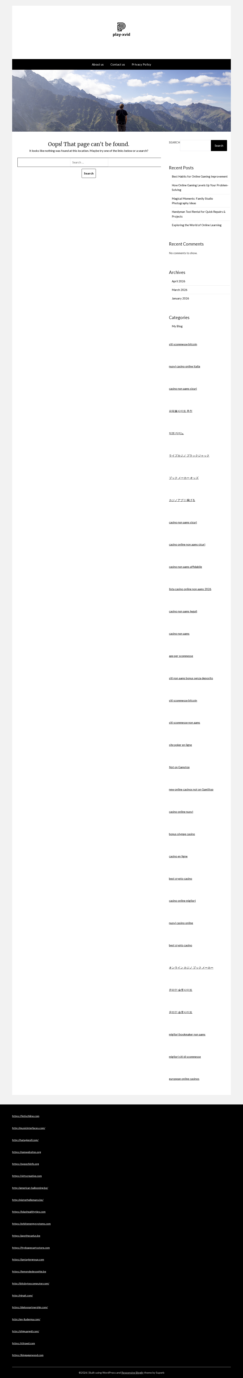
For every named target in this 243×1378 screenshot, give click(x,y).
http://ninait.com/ (22, 1295)
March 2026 (179, 289)
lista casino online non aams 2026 (190, 589)
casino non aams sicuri (183, 388)
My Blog (177, 326)
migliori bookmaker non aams (187, 1034)
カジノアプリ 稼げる (182, 500)
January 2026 (180, 298)
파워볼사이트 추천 (180, 411)
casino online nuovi (181, 811)
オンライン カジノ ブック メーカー (191, 967)
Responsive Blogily (132, 1372)
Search (174, 142)
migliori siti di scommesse (185, 1056)
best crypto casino (180, 878)
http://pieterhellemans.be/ (27, 1199)
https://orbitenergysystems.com (31, 1223)
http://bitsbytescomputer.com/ (30, 1283)
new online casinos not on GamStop (191, 789)
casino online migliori (182, 900)
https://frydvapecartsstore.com (31, 1247)
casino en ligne (178, 856)
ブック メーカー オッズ (184, 477)
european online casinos (184, 1078)
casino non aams (179, 633)
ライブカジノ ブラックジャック (189, 455)
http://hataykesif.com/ (25, 1140)
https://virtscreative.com (27, 1175)
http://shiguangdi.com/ (25, 1331)
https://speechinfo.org (25, 1163)
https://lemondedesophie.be (29, 1271)
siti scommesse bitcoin (183, 344)
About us (98, 64)
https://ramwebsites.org (26, 1152)
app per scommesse (181, 656)
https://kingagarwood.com (27, 1355)
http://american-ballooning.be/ (30, 1187)
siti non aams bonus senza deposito (191, 678)
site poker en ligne (180, 745)
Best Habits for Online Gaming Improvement (200, 176)
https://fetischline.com (25, 1116)
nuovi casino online (181, 923)
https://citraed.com (23, 1343)
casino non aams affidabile (185, 566)
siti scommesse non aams (184, 722)
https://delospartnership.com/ (30, 1307)
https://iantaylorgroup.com (28, 1259)
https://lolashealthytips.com (29, 1211)
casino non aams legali (183, 611)
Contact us (117, 64)
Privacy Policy (141, 64)
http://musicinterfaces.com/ (28, 1128)
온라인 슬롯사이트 (180, 989)
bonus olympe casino (182, 834)
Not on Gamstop (179, 767)
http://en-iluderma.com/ (26, 1319)
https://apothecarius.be (26, 1235)
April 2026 (178, 281)
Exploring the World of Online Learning (197, 225)
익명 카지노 (176, 433)
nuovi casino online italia (184, 366)
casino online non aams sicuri (187, 544)
